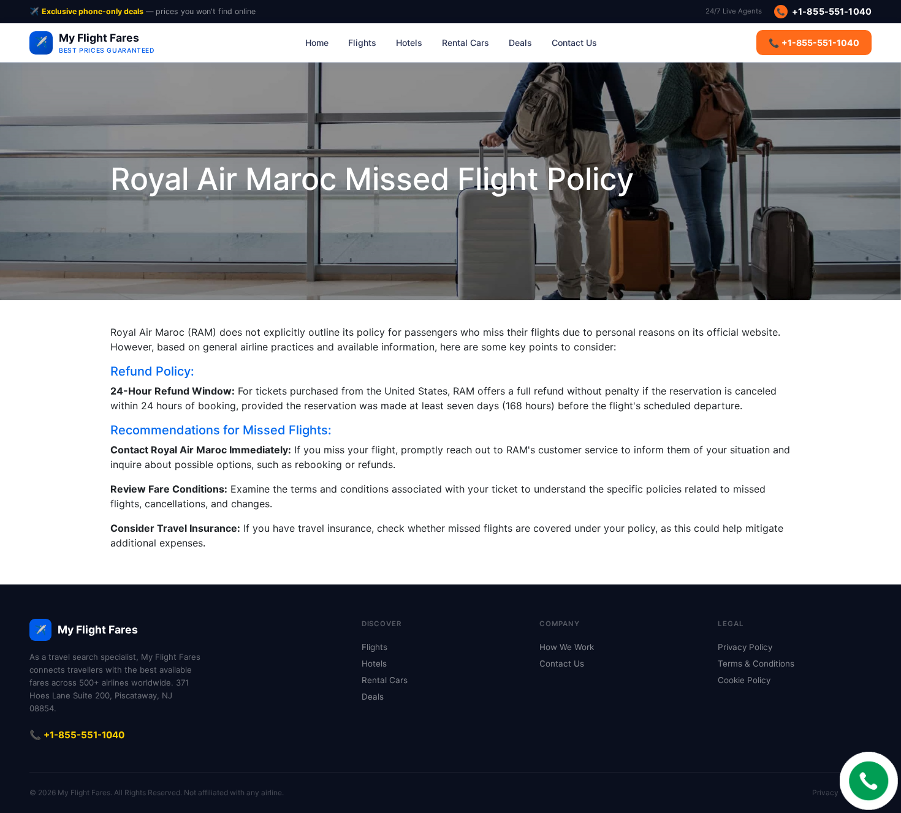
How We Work (566, 647)
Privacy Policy (745, 647)
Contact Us (574, 42)
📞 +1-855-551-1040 (814, 42)
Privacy (825, 792)
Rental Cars (465, 42)
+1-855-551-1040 (824, 11)
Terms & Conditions (756, 663)
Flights (362, 42)
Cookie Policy (744, 680)
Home (317, 42)
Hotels (409, 42)
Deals (520, 42)
